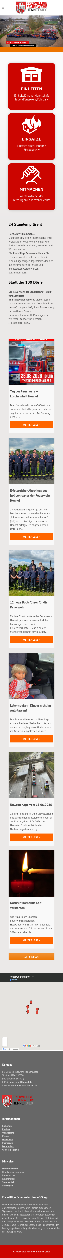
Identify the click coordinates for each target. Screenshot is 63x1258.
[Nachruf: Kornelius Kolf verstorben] (31, 873)
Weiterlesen (31, 424)
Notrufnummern (10, 1168)
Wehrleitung (8, 1132)
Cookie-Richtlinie (10, 1149)
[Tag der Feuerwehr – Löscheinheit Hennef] (31, 362)
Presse (5, 1136)
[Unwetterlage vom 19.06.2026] (31, 775)
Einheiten (7, 1125)
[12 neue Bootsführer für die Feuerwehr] (31, 573)
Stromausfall (8, 1182)
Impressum (7, 1142)
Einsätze (6, 1129)
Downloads (7, 1139)
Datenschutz (8, 1146)
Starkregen (7, 1185)
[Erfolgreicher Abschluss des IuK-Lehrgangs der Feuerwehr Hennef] (31, 461)
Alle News (31, 957)
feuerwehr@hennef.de (20, 1082)
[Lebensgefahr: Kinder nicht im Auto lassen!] (31, 676)
